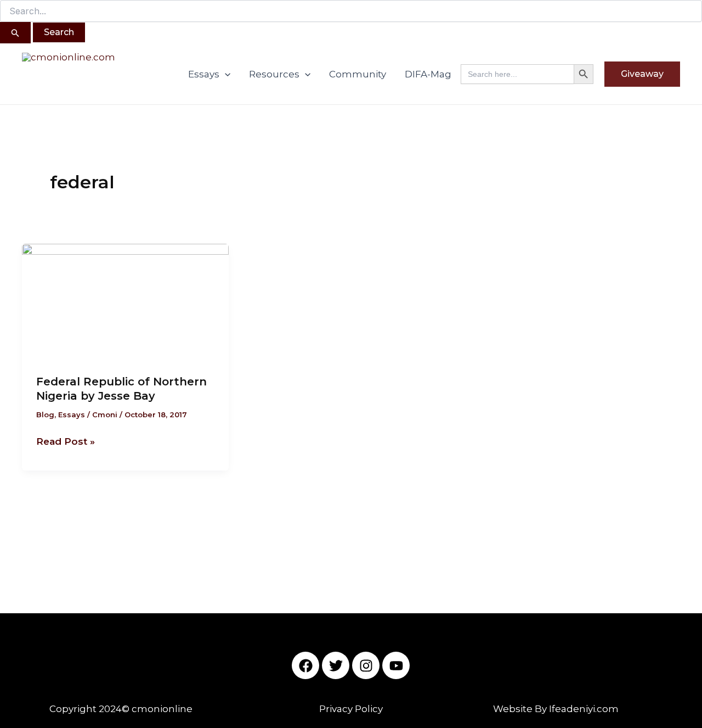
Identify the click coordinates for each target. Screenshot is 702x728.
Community (357, 74)
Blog (45, 414)
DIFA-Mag (428, 74)
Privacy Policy (351, 708)
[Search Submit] (15, 32)
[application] (224, 74)
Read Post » (65, 440)
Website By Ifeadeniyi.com (556, 708)
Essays (203, 74)
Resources (274, 74)
